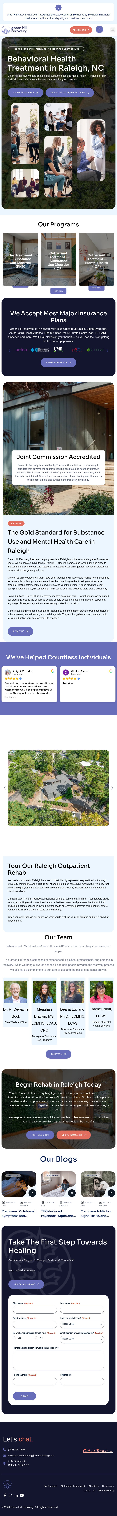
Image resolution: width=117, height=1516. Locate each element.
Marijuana (13, 1176)
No (41, 1338)
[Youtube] (22, 1495)
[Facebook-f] (5, 1495)
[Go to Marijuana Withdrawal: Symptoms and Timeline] (19, 1184)
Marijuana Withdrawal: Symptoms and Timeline (19, 1215)
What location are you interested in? (81, 1333)
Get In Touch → (98, 1450)
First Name (23, 1303)
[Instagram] (10, 1495)
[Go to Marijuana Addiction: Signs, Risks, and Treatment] (98, 1184)
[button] (112, 29)
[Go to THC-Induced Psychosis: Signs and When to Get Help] (58, 1184)
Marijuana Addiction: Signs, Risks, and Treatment (97, 1215)
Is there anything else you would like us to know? (35, 1348)
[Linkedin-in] (16, 1495)
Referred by (65, 1375)
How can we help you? (75, 1318)
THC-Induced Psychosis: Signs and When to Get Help (57, 1215)
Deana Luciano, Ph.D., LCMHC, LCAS (72, 1016)
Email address (24, 1318)
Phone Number (24, 1375)
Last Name (70, 1303)
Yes (19, 1338)
